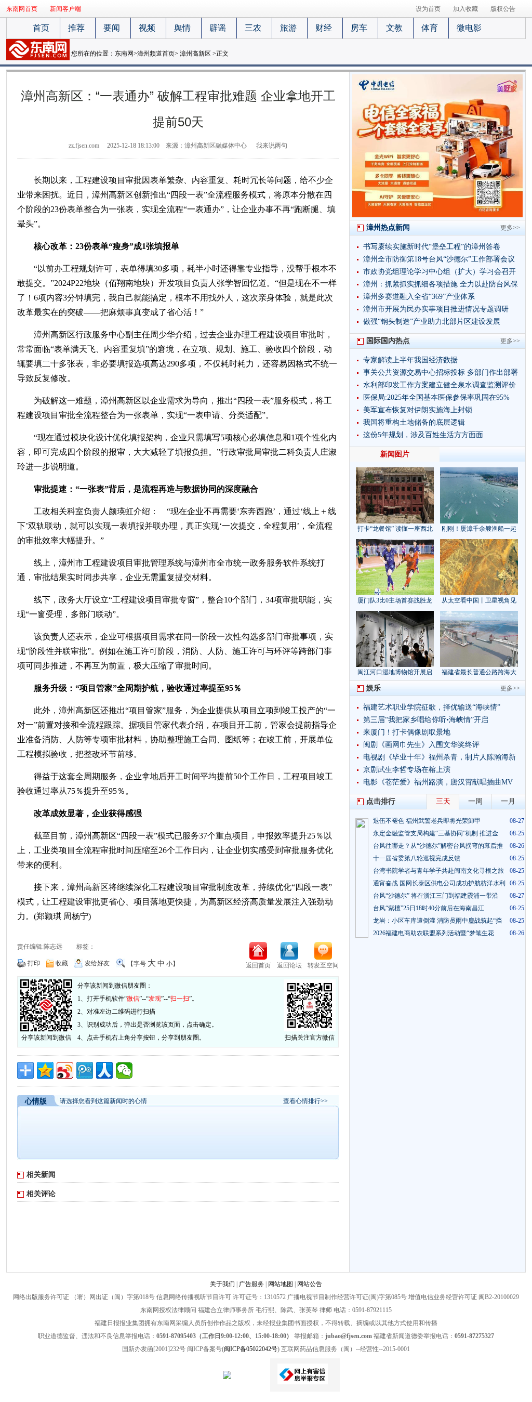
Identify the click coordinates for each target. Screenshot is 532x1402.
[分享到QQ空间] (45, 1070)
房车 (359, 27)
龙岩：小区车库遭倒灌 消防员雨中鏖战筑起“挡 (437, 920)
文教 (394, 27)
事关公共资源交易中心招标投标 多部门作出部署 (440, 372)
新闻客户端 (65, 8)
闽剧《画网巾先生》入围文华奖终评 (421, 745)
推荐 (76, 27)
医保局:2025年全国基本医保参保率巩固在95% (436, 397)
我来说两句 (271, 145)
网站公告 (309, 1284)
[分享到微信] (124, 1070)
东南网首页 (21, 8)
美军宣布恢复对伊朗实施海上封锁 (417, 410)
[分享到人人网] (104, 1070)
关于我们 (222, 1284)
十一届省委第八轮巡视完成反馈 (416, 858)
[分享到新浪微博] (65, 1070)
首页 (41, 27)
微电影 (469, 27)
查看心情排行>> (305, 1101)
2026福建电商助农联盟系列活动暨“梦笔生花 (433, 933)
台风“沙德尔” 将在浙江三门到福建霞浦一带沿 (435, 895)
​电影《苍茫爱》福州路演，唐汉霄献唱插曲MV (438, 782)
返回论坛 (289, 965)
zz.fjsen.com (84, 145)
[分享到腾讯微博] (84, 1070)
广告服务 (251, 1284)
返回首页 (258, 965)
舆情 (182, 27)
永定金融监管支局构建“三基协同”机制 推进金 (435, 833)
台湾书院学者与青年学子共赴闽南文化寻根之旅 (438, 870)
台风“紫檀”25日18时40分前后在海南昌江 (428, 908)
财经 (323, 27)
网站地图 (280, 1284)
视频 (147, 27)
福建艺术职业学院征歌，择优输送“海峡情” (431, 707)
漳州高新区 (195, 53)
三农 (253, 27)
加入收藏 (465, 8)
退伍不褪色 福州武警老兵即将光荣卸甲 (427, 820)
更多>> (510, 227)
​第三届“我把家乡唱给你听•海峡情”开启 (425, 720)
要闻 (111, 27)
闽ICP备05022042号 (250, 1349)
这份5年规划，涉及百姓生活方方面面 (423, 435)
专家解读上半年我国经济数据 (410, 360)
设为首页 (428, 8)
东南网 (124, 53)
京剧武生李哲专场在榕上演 (406, 770)
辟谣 (217, 27)
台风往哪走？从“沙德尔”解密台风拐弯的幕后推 (438, 845)
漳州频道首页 (156, 53)
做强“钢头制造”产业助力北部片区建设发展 (431, 321)
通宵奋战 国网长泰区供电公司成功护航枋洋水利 (439, 883)
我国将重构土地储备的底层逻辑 (414, 422)
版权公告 (502, 8)
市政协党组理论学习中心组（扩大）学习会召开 (439, 272)
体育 (429, 27)
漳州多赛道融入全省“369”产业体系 (419, 296)
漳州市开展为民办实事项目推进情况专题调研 (436, 309)
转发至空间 (323, 965)
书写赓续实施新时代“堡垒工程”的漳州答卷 (431, 247)
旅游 (288, 27)
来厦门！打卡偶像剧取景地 (406, 732)
